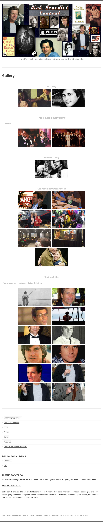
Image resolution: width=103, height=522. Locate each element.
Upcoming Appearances (13, 417)
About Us (7, 441)
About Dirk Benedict (11, 422)
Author (6, 432)
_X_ (5, 465)
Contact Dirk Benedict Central (15, 446)
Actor (6, 427)
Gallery (6, 437)
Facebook (8, 460)
